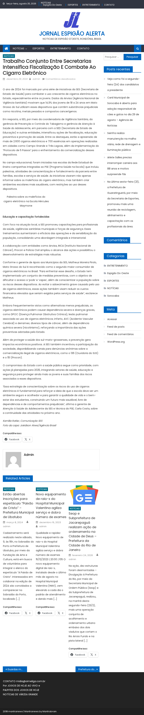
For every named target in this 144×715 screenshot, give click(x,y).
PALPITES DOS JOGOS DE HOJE (21, 690)
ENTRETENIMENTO (91, 4)
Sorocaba (113, 296)
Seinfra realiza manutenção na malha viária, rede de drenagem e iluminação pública (123, 141)
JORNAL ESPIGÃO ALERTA (72, 33)
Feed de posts (116, 326)
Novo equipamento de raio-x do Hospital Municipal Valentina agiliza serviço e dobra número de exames (51, 505)
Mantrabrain (49, 711)
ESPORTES (73, 4)
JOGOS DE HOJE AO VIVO (23, 685)
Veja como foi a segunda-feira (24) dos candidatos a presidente (123, 84)
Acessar (112, 319)
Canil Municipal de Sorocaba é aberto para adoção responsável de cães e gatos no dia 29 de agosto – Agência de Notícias (123, 111)
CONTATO (109, 4)
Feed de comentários (120, 334)
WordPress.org (116, 342)
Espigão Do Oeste (52, 4)
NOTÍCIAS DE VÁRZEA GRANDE (20, 694)
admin (36, 79)
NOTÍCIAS (46, 2)
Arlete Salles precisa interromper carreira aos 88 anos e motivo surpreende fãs (122, 166)
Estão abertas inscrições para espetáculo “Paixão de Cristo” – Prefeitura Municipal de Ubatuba (18, 505)
